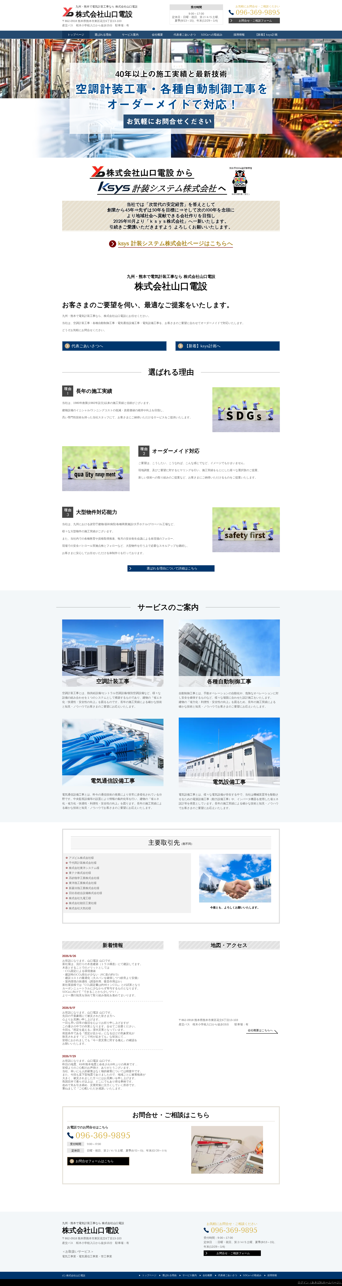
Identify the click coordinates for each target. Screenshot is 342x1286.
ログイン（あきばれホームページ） (320, 1282)
